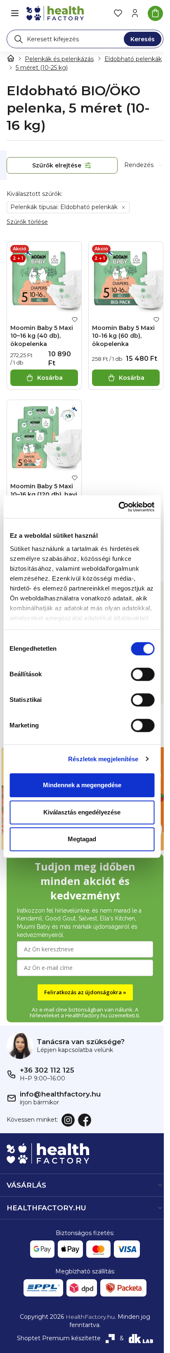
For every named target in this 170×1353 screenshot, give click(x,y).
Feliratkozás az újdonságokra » (85, 992)
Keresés (142, 39)
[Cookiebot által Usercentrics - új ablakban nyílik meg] (118, 506)
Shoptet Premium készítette (59, 1338)
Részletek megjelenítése (103, 758)
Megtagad (82, 838)
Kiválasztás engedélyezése (81, 812)
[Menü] (15, 13)
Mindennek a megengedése (82, 784)
